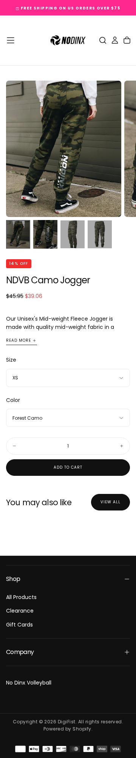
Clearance (20, 610)
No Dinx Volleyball (28, 682)
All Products (21, 597)
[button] (10, 40)
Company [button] (20, 652)
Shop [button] (13, 579)
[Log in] (114, 40)
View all (110, 502)
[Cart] (126, 40)
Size (11, 360)
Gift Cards (19, 624)
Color (13, 400)
